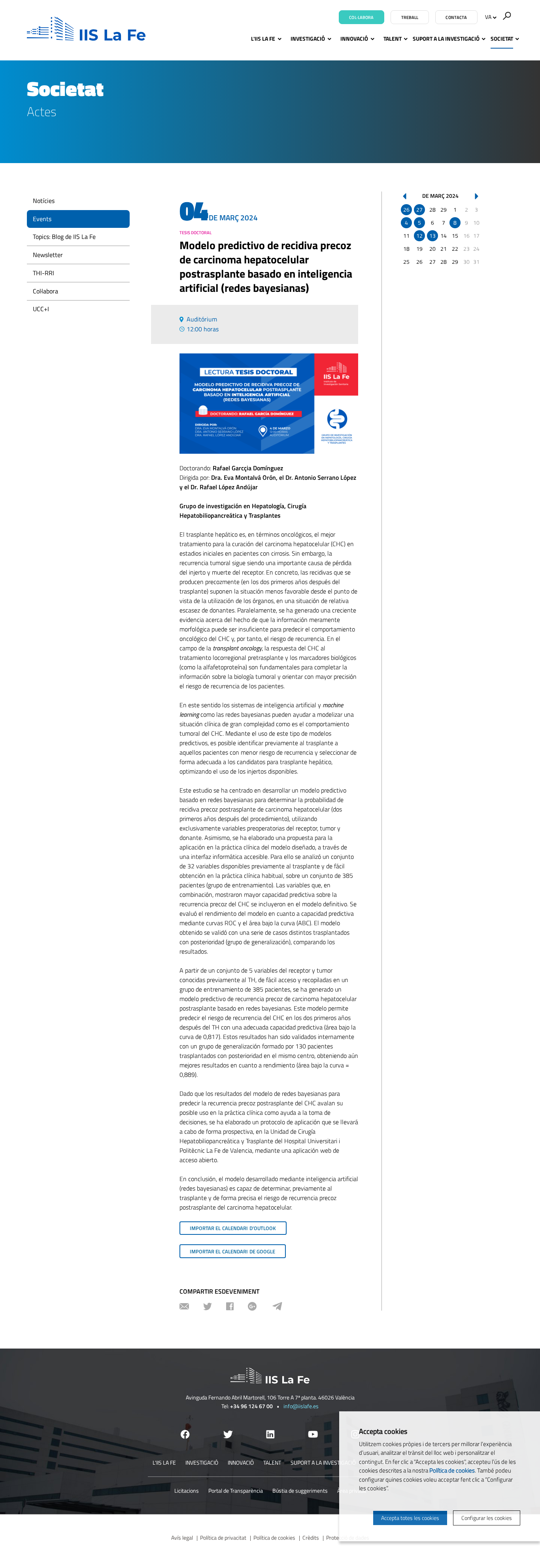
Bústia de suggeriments (300, 1490)
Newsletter (48, 254)
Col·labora (361, 17)
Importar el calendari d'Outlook (233, 1228)
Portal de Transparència (235, 1490)
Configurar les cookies (486, 1518)
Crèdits (310, 1537)
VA (488, 17)
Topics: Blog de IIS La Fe (64, 236)
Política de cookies (274, 1537)
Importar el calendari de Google (233, 1251)
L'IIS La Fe (263, 38)
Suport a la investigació (446, 38)
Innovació (354, 38)
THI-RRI (43, 273)
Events (42, 219)
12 (419, 235)
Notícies (44, 200)
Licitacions (186, 1490)
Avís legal (182, 1537)
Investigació (308, 38)
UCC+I (41, 309)
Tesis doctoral (195, 232)
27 (419, 209)
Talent (392, 38)
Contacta (456, 17)
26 (406, 209)
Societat (502, 38)
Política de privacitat (223, 1537)
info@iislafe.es (301, 1406)
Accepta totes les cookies (410, 1518)
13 (432, 235)
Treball (410, 17)
